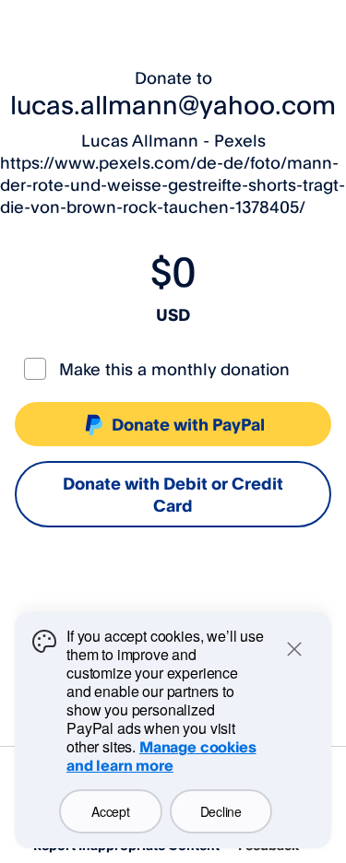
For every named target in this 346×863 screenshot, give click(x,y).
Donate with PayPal (188, 424)
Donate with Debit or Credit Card (173, 494)
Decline (221, 811)
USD (173, 314)
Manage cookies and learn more (161, 756)
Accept (110, 811)
